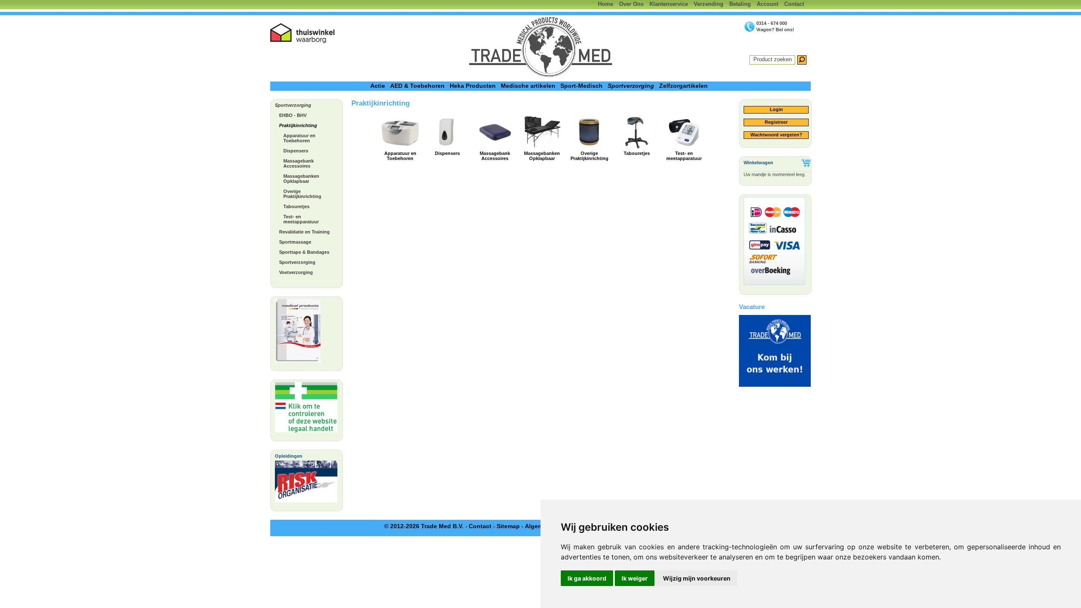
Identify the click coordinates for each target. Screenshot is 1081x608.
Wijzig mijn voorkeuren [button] (697, 578)
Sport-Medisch (581, 85)
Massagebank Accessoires (298, 163)
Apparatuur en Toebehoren (299, 138)
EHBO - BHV (293, 115)
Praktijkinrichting (298, 125)
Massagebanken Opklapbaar (301, 179)
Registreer (776, 122)
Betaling (740, 4)
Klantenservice (668, 4)
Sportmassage (295, 241)
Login (776, 109)
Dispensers (295, 150)
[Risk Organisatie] (306, 484)
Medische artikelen (528, 85)
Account (767, 4)
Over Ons (631, 4)
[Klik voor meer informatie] (306, 409)
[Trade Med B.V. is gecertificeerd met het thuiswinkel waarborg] (302, 33)
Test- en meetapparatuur (301, 219)
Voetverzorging (296, 272)
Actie (377, 85)
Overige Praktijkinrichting (302, 194)
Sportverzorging (631, 85)
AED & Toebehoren (417, 85)
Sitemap (508, 526)
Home (605, 4)
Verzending (708, 4)
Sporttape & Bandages (304, 252)
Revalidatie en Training (304, 231)
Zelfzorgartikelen (683, 85)
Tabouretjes (296, 206)
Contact (794, 4)
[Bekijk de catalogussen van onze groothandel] (297, 332)
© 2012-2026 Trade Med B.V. (424, 526)
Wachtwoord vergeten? (776, 134)
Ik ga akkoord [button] (587, 578)
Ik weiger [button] (635, 578)
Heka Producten (473, 85)
